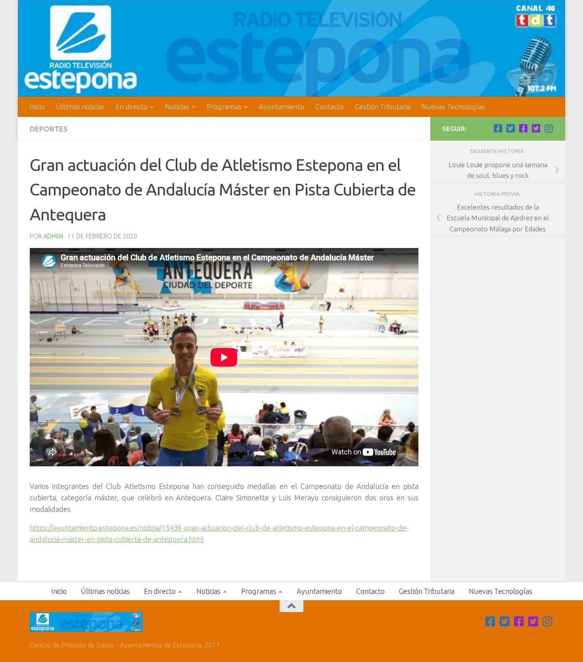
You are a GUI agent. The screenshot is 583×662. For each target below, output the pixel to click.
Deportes (48, 129)
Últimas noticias (80, 107)
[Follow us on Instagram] (548, 128)
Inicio (37, 107)
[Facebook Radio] (523, 128)
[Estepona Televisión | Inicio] (291, 48)
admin (53, 236)
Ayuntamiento (281, 107)
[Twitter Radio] (536, 128)
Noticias (177, 107)
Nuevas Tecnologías (453, 107)
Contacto (329, 107)
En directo (132, 107)
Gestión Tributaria (382, 107)
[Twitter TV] (510, 128)
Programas (224, 107)
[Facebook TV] (497, 128)
